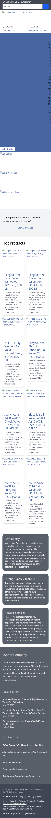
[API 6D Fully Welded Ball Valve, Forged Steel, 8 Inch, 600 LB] (13, 328)
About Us (5, 127)
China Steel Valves (17, 801)
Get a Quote (7, 149)
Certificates (6, 130)
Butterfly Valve (8, 98)
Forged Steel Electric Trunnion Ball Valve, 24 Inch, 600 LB (37, 349)
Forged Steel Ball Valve (12, 44)
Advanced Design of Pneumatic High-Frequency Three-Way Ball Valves (24, 701)
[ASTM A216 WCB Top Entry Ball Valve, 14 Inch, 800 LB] (13, 468)
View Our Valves (25, 227)
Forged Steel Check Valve (13, 112)
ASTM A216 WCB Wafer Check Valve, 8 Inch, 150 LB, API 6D (12, 421)
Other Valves (7, 121)
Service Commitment (11, 142)
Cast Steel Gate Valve (11, 68)
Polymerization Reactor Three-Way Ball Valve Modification (23, 722)
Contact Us (6, 145)
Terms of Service (10, 796)
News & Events (7, 124)
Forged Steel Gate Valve (12, 106)
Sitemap (40, 796)
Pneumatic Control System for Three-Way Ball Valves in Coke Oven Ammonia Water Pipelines (24, 711)
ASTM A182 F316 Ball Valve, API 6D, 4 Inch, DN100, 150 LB (36, 491)
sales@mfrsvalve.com (36, 30)
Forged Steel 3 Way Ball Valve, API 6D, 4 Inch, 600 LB (36, 281)
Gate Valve (5, 65)
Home (3, 35)
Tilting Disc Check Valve (12, 95)
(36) (49, 83)
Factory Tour (7, 133)
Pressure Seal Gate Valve (13, 71)
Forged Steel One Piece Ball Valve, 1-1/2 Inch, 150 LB (13, 281)
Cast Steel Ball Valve (11, 47)
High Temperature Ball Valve (15, 56)
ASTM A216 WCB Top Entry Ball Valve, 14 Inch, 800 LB (12, 489)
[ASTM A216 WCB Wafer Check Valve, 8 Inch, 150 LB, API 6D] (13, 400)
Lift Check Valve (8, 86)
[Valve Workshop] (25, 180)
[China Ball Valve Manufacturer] (18, 17)
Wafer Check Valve (9, 92)
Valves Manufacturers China (14, 803)
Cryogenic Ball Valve (11, 59)
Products (5, 38)
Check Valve (6, 83)
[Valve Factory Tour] (25, 199)
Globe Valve (6, 80)
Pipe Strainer (7, 118)
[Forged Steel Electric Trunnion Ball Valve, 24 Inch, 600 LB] (37, 328)
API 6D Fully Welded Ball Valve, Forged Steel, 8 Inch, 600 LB (13, 351)
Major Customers (9, 136)
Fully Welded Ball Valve (12, 50)
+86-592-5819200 (10, 30)
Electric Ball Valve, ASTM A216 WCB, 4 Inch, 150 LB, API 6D (36, 421)
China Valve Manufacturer (14, 806)
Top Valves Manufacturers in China (17, 809)
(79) (49, 101)
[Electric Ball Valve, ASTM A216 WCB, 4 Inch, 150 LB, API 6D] (37, 400)
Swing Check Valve (10, 89)
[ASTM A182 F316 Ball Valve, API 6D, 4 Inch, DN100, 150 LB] (37, 468)
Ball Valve (5, 41)
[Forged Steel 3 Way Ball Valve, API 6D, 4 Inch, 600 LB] (37, 260)
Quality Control (9, 139)
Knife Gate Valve (8, 77)
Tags (22, 796)
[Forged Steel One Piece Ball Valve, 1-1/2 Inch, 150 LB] (13, 260)
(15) (49, 65)
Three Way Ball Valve (11, 62)
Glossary (30, 796)
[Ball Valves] (25, 161)
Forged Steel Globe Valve (13, 109)
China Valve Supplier (35, 801)
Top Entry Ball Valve (11, 53)
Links (5, 801)
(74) (49, 41)
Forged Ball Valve (9, 103)
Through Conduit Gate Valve (15, 74)
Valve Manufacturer (35, 806)
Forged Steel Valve (10, 101)
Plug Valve (5, 115)
